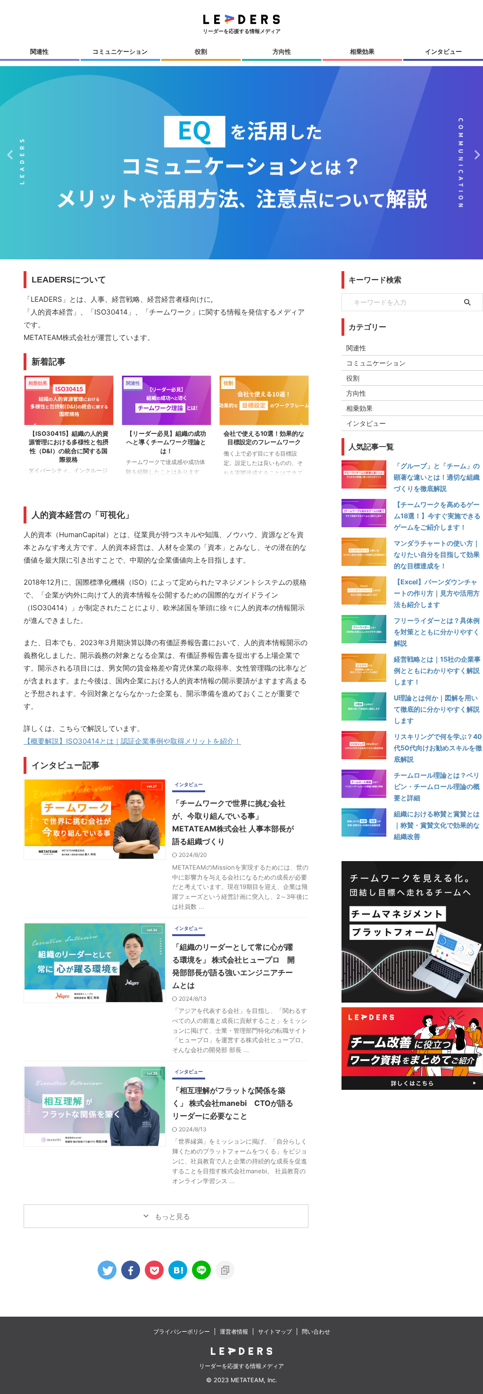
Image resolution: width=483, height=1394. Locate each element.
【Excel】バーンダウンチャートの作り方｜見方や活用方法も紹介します (437, 593)
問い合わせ (316, 1331)
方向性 (282, 51)
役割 (201, 51)
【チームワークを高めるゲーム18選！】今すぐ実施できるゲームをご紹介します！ (437, 515)
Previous (8, 154)
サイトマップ (275, 1331)
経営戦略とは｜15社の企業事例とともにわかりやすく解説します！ (437, 670)
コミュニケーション (120, 51)
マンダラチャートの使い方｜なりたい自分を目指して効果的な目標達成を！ (437, 554)
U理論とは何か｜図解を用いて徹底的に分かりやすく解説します (437, 709)
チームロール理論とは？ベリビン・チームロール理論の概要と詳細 (437, 786)
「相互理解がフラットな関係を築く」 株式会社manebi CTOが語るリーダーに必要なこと (232, 1103)
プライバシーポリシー (181, 1331)
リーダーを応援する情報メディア (241, 1365)
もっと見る (171, 1216)
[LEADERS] (177, 1270)
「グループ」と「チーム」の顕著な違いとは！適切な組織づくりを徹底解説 (437, 477)
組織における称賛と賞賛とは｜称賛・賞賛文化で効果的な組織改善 (437, 825)
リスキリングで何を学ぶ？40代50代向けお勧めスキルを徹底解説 (438, 747)
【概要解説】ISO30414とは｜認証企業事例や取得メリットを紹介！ (132, 741)
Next (474, 154)
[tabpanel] (69, 430)
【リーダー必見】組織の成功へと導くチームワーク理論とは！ (166, 442)
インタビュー (443, 51)
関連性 (39, 51)
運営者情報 (234, 1331)
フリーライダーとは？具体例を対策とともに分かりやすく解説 (437, 631)
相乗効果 (362, 51)
